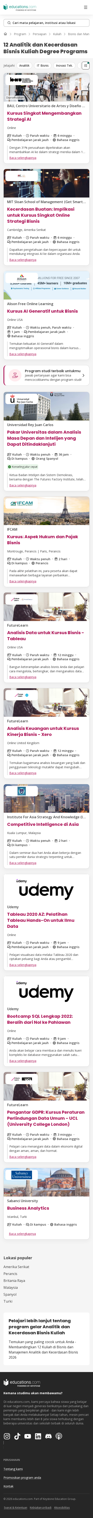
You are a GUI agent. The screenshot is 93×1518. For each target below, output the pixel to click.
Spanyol (9, 1294)
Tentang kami (13, 1469)
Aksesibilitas (62, 1507)
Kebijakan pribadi (40, 1507)
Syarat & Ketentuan (15, 1507)
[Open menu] (86, 7)
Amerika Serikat (16, 1266)
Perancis (10, 1273)
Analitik (24, 65)
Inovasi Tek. (64, 65)
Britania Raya (14, 1280)
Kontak (8, 1486)
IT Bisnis (43, 65)
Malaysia (10, 1287)
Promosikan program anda (22, 1478)
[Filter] (86, 65)
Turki (7, 1301)
